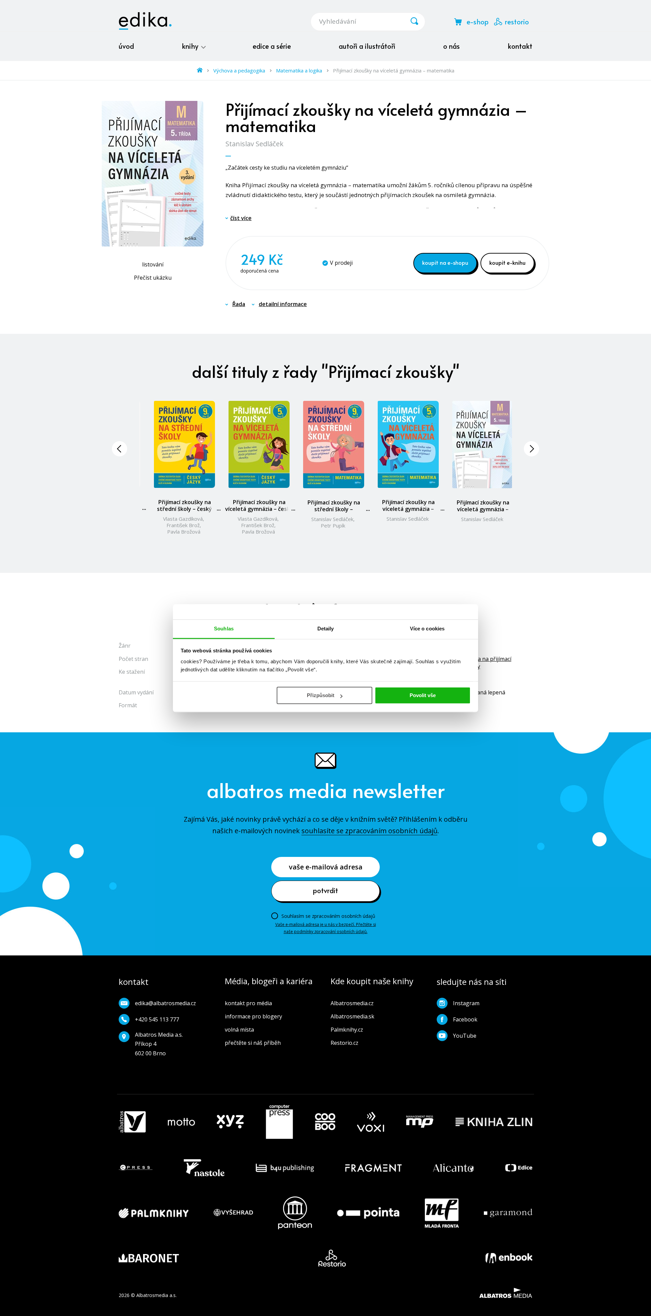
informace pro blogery (253, 1016)
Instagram (466, 1003)
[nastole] (204, 1167)
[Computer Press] (279, 1122)
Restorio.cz (344, 1043)
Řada (238, 304)
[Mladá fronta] (442, 1212)
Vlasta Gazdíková (183, 518)
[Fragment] (373, 1167)
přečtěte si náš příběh (253, 1043)
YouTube (464, 1035)
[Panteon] (295, 1212)
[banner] (145, 21)
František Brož (183, 525)
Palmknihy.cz (347, 1029)
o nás (451, 46)
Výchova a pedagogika (239, 70)
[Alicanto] (453, 1167)
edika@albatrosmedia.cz (165, 1003)
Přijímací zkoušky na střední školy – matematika (334, 509)
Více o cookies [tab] (427, 628)
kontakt (520, 46)
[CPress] (135, 1167)
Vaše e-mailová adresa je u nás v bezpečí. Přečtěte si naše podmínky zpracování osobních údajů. (325, 928)
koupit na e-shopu (445, 262)
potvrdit (325, 890)
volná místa (239, 1029)
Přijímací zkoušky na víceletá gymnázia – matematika (408, 509)
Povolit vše (423, 695)
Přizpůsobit (320, 695)
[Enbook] (508, 1258)
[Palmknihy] (153, 1212)
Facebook (465, 1019)
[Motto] (181, 1122)
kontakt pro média (248, 1003)
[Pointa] (368, 1212)
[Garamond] (508, 1212)
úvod (126, 46)
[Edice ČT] (518, 1167)
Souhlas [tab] (224, 628)
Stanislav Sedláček (254, 143)
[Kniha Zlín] (494, 1122)
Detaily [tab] (325, 628)
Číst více (241, 218)
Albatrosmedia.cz (352, 1003)
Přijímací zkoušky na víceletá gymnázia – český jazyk (259, 509)
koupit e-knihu (507, 262)
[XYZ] (230, 1122)
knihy (191, 46)
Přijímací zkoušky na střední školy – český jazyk (184, 509)
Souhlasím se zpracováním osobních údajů (328, 916)
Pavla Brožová (183, 531)
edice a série (272, 46)
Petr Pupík (333, 525)
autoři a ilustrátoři (367, 46)
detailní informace (283, 304)
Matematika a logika (299, 70)
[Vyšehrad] (233, 1212)
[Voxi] (370, 1122)
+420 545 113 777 (157, 1019)
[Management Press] (419, 1122)
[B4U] (284, 1167)
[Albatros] (132, 1122)
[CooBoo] (325, 1122)
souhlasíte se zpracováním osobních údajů (369, 830)
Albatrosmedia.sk (352, 1016)
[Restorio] (332, 1258)
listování (152, 264)
